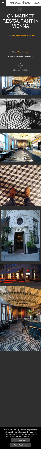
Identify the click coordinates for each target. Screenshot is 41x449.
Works (32, 35)
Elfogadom (20, 440)
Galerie (16, 35)
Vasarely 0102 (23, 52)
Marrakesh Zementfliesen (24, 3)
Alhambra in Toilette (20, 70)
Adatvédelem (20, 445)
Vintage (20, 65)
